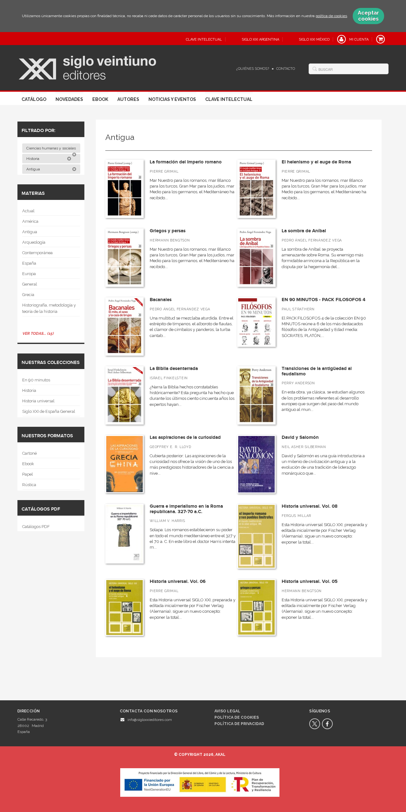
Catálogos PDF (36, 526)
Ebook (100, 99)
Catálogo (34, 99)
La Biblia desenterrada (174, 369)
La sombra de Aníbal (304, 231)
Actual (28, 210)
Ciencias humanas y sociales (51, 148)
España (29, 263)
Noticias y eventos (172, 99)
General (29, 284)
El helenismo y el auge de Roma (316, 162)
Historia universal (38, 401)
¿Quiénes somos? (252, 69)
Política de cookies (236, 717)
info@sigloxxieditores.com (150, 719)
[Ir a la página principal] (87, 67)
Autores (128, 99)
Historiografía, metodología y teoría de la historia (49, 308)
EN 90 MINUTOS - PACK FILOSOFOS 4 (323, 300)
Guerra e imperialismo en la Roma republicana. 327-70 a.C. (186, 509)
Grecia (28, 294)
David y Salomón (300, 437)
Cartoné (29, 453)
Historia (33, 158)
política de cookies (331, 16)
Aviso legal (227, 711)
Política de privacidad (239, 724)
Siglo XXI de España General (48, 411)
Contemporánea (37, 252)
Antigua (33, 169)
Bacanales (161, 300)
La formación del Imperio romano (186, 162)
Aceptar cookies (368, 16)
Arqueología (33, 242)
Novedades (69, 99)
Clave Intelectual (228, 99)
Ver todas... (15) (38, 333)
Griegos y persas (168, 231)
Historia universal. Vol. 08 (309, 506)
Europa (29, 273)
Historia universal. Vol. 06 (178, 581)
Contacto (285, 69)
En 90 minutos (36, 380)
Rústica (29, 484)
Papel (27, 474)
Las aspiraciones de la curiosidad (185, 437)
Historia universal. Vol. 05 (309, 581)
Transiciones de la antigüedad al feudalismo (317, 371)
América (30, 221)
